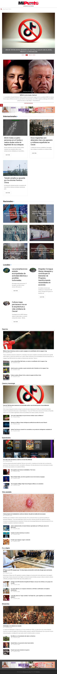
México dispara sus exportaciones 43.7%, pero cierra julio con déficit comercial (29, 55)
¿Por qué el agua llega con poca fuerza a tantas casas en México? (27, 420)
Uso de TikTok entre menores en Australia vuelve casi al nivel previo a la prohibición (26, 409)
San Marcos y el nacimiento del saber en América (23, 640)
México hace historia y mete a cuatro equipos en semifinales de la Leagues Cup (25, 355)
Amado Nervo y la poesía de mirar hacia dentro (22, 647)
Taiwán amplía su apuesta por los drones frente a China (14, 184)
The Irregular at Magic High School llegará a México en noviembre (27, 488)
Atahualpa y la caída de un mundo (12, 630)
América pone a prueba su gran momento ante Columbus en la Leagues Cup (29, 372)
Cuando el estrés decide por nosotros (20, 537)
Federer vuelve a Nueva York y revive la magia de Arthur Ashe (26, 379)
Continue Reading (28, 107)
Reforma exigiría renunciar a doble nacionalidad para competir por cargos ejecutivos (41, 237)
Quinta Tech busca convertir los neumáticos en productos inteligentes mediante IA (31, 434)
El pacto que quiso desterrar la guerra (20, 654)
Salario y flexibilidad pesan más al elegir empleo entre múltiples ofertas (15, 237)
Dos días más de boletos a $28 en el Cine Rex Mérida (17, 464)
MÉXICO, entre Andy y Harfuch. (28, 99)
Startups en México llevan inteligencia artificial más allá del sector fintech (29, 427)
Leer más (8, 159)
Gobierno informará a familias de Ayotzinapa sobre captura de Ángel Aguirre (15, 255)
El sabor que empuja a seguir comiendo (20, 544)
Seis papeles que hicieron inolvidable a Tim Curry (23, 474)
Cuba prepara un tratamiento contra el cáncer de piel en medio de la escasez (24, 518)
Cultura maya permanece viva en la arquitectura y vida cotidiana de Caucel (19, 311)
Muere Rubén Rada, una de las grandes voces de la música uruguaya (28, 481)
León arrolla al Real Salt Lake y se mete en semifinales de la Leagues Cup (29, 365)
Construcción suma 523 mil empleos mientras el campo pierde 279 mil (41, 218)
